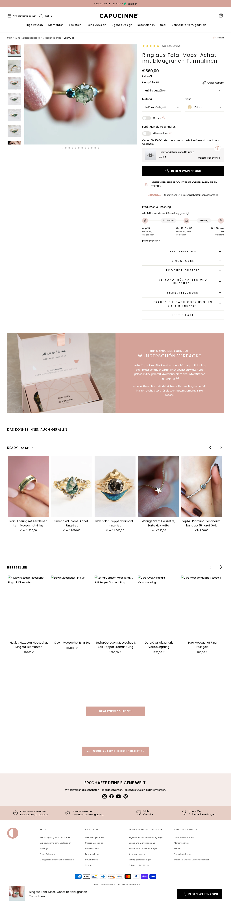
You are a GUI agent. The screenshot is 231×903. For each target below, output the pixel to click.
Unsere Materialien (94, 842)
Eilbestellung (161, 133)
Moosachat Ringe (52, 37)
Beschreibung (183, 251)
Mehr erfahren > (151, 240)
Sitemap (89, 865)
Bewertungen (91, 859)
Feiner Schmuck (47, 854)
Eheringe (44, 848)
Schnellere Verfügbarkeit (189, 25)
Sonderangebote (136, 854)
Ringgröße (183, 261)
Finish (188, 99)
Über (163, 25)
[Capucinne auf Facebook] (111, 796)
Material (147, 99)
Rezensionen (146, 25)
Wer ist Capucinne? (94, 837)
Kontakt (177, 848)
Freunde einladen (182, 854)
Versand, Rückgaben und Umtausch (182, 281)
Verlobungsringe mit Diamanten (55, 837)
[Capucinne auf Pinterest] (125, 796)
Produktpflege (91, 854)
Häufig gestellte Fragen (139, 859)
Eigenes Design (122, 25)
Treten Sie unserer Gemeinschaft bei (191, 859)
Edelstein (75, 25)
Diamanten (56, 25)
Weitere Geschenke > (210, 157)
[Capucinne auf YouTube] (118, 796)
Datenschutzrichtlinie (138, 865)
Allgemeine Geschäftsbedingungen (145, 837)
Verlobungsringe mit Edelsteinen (55, 842)
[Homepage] (122, 17)
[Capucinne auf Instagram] (104, 796)
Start (9, 37)
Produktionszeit (183, 270)
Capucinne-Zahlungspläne (141, 842)
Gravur (157, 118)
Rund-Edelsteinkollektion (27, 37)
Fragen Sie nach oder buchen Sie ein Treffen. (183, 303)
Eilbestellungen (183, 292)
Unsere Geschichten (184, 837)
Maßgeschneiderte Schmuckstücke (57, 859)
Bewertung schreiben (115, 711)
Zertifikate (183, 315)
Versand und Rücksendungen (142, 848)
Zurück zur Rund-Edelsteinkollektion (118, 751)
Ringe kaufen (34, 25)
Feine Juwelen (96, 25)
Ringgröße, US (150, 82)
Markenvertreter (181, 842)
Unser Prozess (92, 848)
